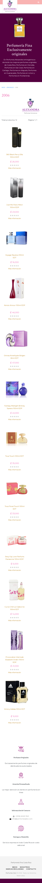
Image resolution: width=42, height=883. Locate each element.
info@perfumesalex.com (22, 819)
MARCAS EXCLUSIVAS (15, 869)
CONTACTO (31, 869)
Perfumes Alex (11, 873)
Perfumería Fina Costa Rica (21, 863)
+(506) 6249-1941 (22, 816)
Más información (14, 168)
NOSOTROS (25, 867)
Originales (10, 87)
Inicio (3, 87)
